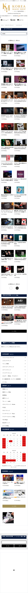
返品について (8, 581)
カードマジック (19, 25)
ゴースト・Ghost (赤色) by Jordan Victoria (20, 164)
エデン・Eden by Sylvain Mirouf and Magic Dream (7, 148)
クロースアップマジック (10, 25)
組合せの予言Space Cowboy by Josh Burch (7, 195)
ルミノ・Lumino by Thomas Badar (20, 243)
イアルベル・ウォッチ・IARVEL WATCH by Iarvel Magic (8, 307)
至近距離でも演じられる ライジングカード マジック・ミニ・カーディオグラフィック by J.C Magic (7, 85)
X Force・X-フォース (21, 497)
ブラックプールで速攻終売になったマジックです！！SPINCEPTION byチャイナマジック (7, 323)
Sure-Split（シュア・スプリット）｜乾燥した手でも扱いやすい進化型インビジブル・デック (7, 53)
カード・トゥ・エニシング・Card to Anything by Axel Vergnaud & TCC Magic (20, 100)
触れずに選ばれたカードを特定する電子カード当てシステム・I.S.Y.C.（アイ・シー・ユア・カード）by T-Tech (20, 53)
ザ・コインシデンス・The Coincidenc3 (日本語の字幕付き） (7, 179)
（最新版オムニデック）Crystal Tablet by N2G (8, 498)
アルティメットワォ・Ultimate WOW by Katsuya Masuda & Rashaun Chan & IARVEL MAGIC (20, 259)
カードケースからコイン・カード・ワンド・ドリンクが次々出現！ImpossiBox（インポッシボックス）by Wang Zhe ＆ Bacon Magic (7, 211)
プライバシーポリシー (9, 583)
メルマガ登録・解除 (18, 583)
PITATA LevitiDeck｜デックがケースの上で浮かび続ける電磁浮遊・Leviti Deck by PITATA (7, 69)
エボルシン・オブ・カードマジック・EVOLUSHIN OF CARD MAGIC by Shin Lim (7, 132)
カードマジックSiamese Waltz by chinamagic (20, 195)
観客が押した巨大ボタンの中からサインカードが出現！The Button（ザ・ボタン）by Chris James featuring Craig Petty (20, 211)
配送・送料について (19, 580)
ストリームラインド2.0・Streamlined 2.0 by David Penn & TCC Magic (20, 148)
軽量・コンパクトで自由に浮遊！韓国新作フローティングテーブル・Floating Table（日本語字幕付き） (19, 483)
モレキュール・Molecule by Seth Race (20, 179)
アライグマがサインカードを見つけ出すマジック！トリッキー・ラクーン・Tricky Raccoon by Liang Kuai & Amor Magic (7, 100)
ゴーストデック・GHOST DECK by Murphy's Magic (7, 243)
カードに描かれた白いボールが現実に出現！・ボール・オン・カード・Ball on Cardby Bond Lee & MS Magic (7, 259)
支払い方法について (11, 580)
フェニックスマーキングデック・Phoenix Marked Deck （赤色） (7, 164)
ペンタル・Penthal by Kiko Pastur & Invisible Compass (20, 307)
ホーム (2, 25)
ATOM (15, 584)
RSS (12, 584)
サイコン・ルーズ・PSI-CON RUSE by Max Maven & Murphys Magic (20, 132)
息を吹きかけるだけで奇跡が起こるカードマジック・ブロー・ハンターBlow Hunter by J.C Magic (20, 69)
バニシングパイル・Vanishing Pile (20, 275)
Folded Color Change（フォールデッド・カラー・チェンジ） (7, 275)
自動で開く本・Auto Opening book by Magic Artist (20, 321)
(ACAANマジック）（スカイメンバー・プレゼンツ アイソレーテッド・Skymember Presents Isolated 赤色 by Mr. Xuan (7, 116)
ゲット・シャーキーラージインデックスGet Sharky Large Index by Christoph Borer (20, 227)
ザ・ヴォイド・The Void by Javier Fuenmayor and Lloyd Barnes (20, 116)
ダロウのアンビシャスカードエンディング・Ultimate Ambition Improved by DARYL (7, 227)
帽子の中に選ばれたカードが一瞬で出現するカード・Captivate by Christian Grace (20, 85)
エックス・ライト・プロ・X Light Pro (8, 483)
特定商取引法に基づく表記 (17, 581)
